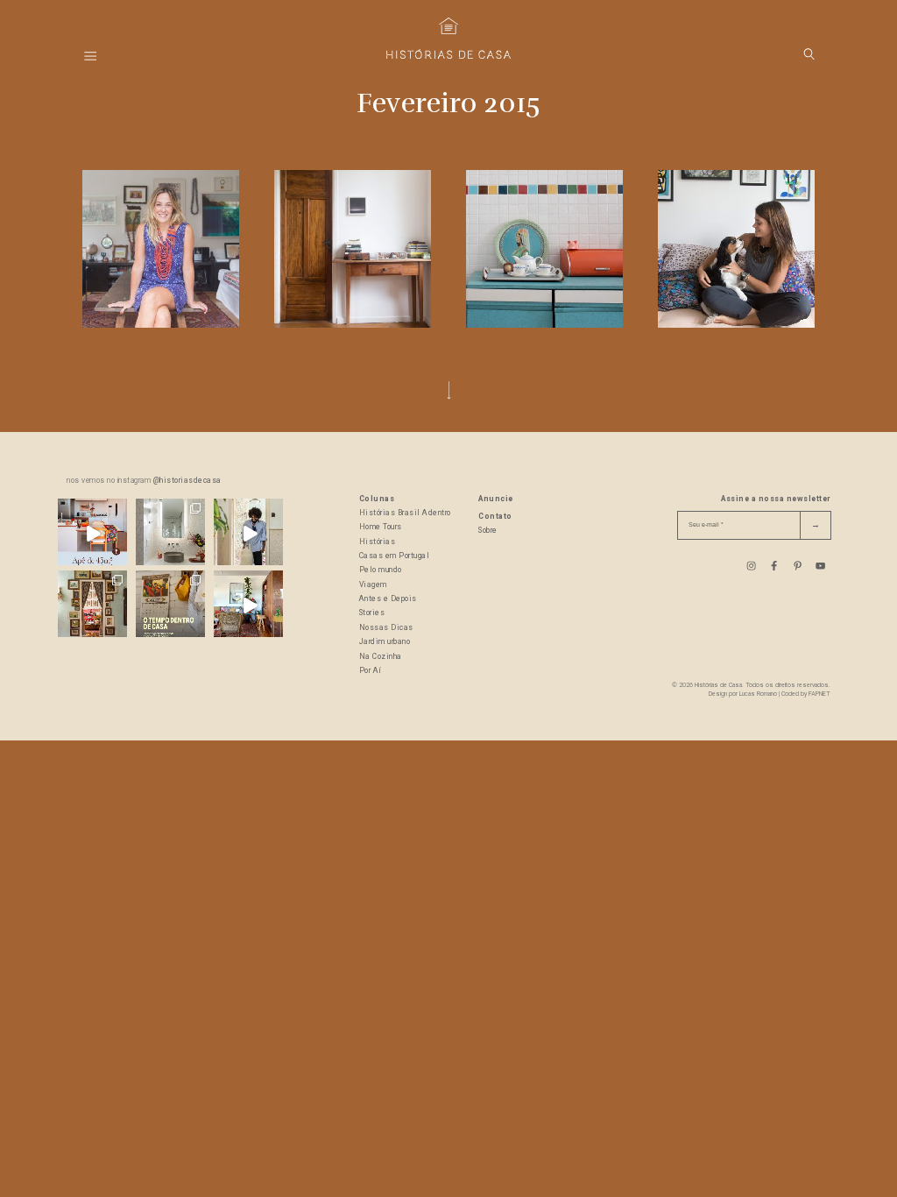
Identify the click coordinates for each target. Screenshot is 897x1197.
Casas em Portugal (394, 556)
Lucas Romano (758, 694)
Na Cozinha (380, 656)
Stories (372, 613)
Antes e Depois (388, 599)
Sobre (488, 530)
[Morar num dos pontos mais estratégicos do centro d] (92, 533)
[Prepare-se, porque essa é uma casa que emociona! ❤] (92, 605)
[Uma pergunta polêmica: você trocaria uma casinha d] (248, 605)
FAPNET (819, 694)
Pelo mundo (380, 570)
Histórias (377, 542)
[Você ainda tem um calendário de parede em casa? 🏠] (170, 605)
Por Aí (370, 670)
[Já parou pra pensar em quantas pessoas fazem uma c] (248, 533)
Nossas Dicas (386, 628)
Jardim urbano (385, 642)
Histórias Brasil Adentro (405, 513)
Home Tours (380, 527)
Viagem (373, 585)
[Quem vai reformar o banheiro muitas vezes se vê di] (170, 533)
